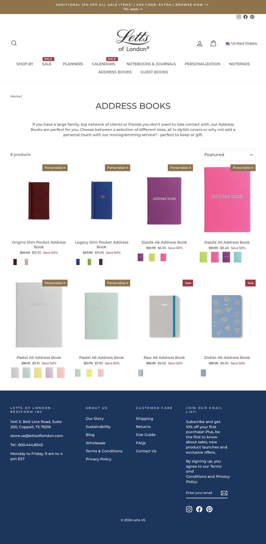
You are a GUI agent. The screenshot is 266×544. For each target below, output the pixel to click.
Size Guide (146, 434)
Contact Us (146, 451)
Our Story (95, 418)
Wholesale (95, 443)
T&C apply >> (133, 9)
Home (15, 96)
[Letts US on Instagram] (189, 509)
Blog (90, 434)
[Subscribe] (224, 493)
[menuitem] (25, 64)
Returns (143, 426)
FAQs (141, 443)
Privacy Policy (98, 459)
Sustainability (98, 426)
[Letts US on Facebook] (199, 509)
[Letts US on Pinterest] (209, 509)
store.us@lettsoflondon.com (36, 435)
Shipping (144, 418)
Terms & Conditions (104, 451)
